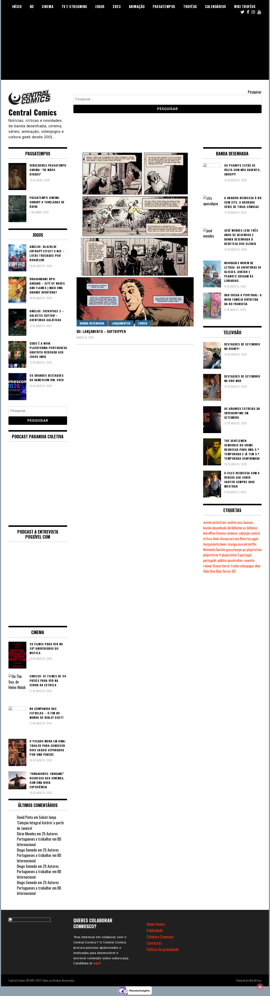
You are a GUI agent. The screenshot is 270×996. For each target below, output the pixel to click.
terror (226, 565)
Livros (142, 323)
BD (32, 6)
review (207, 565)
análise (232, 522)
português (210, 560)
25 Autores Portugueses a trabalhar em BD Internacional (39, 839)
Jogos (100, 6)
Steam (216, 565)
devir (216, 538)
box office (209, 533)
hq (249, 538)
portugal (245, 554)
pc (244, 549)
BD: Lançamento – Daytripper (101, 331)
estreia (234, 538)
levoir (223, 544)
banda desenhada (215, 527)
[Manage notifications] (260, 986)
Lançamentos (121, 323)
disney (224, 538)
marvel (242, 544)
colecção (244, 533)
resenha (249, 560)
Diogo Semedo (27, 850)
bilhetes (252, 527)
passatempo (234, 549)
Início (17, 6)
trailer (235, 565)
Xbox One (209, 571)
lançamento (211, 544)
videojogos (247, 565)
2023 (117, 6)
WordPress (255, 980)
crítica (207, 538)
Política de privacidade (163, 949)
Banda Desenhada (92, 323)
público (222, 560)
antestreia (219, 522)
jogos (254, 538)
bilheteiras (239, 527)
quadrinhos (235, 560)
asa (240, 522)
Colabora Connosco (160, 936)
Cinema (47, 6)
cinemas (232, 533)
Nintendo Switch (214, 549)
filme (243, 538)
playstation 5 (230, 554)
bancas (248, 522)
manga (232, 544)
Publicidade (155, 930)
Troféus (190, 6)
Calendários (215, 6)
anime (207, 522)
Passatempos (164, 6)
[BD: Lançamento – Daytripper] (135, 236)
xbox (257, 565)
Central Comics (32, 112)
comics (255, 533)
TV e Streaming (74, 6)
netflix (252, 544)
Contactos (154, 943)
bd (229, 527)
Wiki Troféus (244, 6)
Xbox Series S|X (226, 571)
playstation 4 (212, 554)
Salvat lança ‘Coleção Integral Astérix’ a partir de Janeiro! (40, 822)
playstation (254, 549)
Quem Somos (156, 924)
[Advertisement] (135, 50)
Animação (137, 6)
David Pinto (25, 817)
